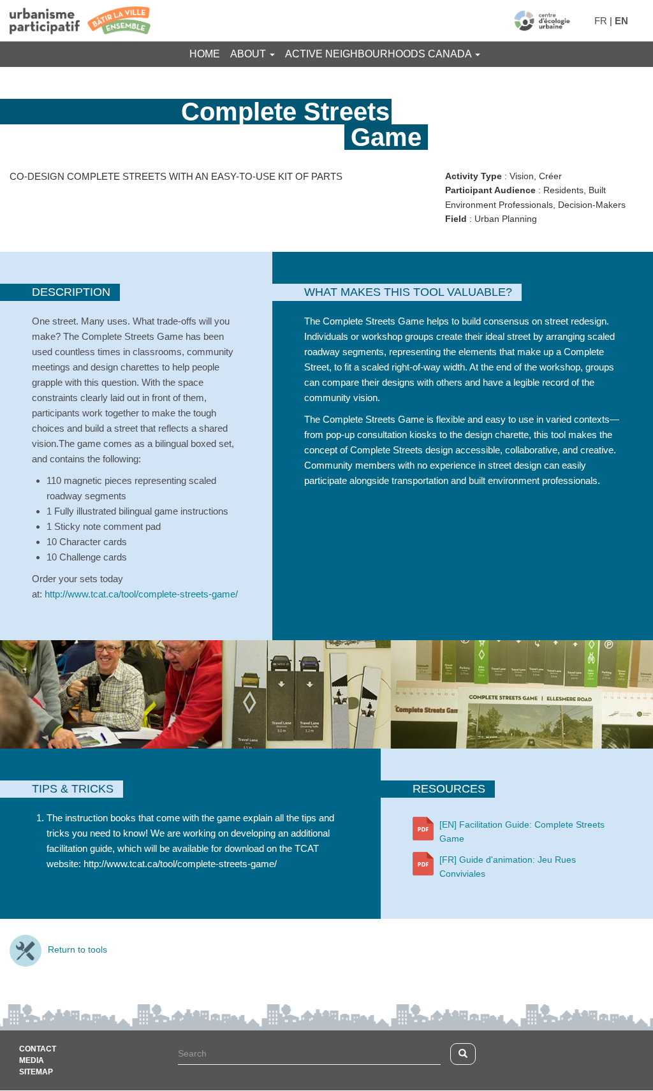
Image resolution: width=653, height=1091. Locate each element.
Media (31, 1060)
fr (600, 20)
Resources (382, 82)
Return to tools (77, 949)
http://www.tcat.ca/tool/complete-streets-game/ (141, 594)
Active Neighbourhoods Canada (379, 53)
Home (204, 53)
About (249, 53)
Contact (458, 82)
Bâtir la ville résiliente (260, 82)
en (621, 20)
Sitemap (36, 1071)
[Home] (542, 20)
